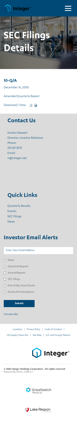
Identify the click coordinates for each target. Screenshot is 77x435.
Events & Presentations (21, 292)
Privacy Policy (33, 330)
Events (16, 211)
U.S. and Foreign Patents (58, 335)
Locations (17, 330)
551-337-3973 (14, 148)
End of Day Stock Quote (21, 285)
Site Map (37, 335)
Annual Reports (16, 273)
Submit (19, 303)
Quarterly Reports (18, 266)
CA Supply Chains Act (17, 335)
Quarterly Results (23, 206)
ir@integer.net (17, 158)
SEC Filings (19, 216)
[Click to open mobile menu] (68, 8)
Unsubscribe (11, 314)
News (15, 222)
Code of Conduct (53, 330)
